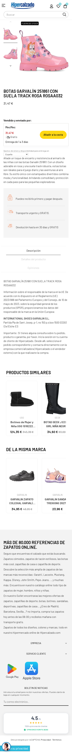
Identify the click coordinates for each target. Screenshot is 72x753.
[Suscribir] (66, 702)
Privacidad (46, 739)
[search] (64, 14)
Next (10, 65)
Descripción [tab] (33, 250)
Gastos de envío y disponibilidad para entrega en (26, 151)
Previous (10, 21)
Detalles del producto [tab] (33, 259)
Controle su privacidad (15, 748)
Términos (57, 739)
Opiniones (33, 267)
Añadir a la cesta (53, 134)
